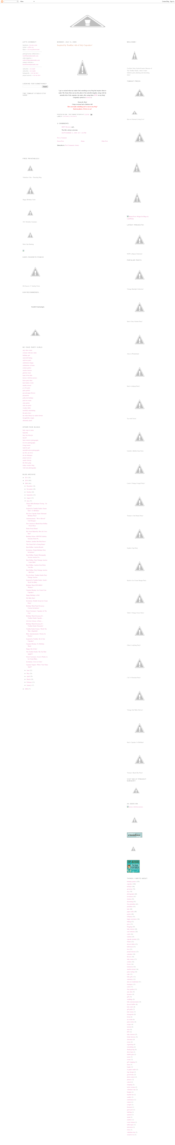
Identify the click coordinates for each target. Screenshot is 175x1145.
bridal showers (131, 1037)
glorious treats (27, 373)
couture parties (27, 368)
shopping (129, 1085)
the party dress (27, 413)
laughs (129, 1067)
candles (129, 1097)
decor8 (25, 438)
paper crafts (130, 911)
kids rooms (130, 1012)
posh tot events (27, 400)
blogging (129, 927)
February (29, 682)
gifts (128, 997)
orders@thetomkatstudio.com (31, 60)
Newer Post (60, 141)
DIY (128, 1032)
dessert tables (131, 944)
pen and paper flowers (29, 393)
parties (129, 914)
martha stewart (27, 385)
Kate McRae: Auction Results (34, 547)
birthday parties (131, 881)
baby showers (131, 1034)
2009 (26, 483)
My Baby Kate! (30, 598)
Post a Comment (62, 138)
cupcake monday (132, 939)
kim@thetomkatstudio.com (30, 64)
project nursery (27, 458)
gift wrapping (131, 1062)
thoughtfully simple (28, 418)
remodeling (130, 1047)
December (30, 486)
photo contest (131, 1077)
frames (129, 942)
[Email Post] (91, 114)
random (129, 937)
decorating (130, 901)
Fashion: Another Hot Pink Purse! (36, 541)
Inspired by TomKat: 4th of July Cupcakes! (74, 45)
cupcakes (66, 116)
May (28, 673)
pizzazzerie (26, 395)
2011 (26, 477)
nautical (129, 1115)
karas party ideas (27, 380)
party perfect (26, 390)
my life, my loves (28, 453)
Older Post (105, 141)
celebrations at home (29, 365)
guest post (130, 1110)
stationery (130, 979)
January (29, 685)
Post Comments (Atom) (72, 145)
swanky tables (27, 408)
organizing (130, 1044)
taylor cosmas (131, 1087)
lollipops (129, 916)
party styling (130, 972)
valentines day (131, 1132)
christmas (130, 1039)
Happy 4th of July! (31, 649)
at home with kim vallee (30, 353)
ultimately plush (27, 420)
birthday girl (26, 355)
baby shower (130, 929)
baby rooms (130, 959)
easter (128, 1057)
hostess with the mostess (30, 378)
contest (129, 1102)
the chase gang (27, 463)
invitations (130, 896)
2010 (26, 480)
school (129, 1082)
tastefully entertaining (29, 410)
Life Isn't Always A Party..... (34, 621)
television (130, 1127)
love (128, 949)
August (29, 498)
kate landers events (28, 383)
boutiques (130, 984)
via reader (33, 71)
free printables (131, 904)
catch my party (27, 360)
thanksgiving (130, 1049)
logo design (130, 1072)
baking (129, 922)
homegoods (130, 1014)
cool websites (131, 932)
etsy (128, 891)
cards (128, 987)
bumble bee (130, 1095)
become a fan (33, 45)
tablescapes (130, 1125)
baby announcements (133, 1002)
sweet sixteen (131, 1122)
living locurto (26, 445)
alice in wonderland (132, 982)
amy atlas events (27, 350)
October (29, 492)
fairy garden (130, 989)
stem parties (26, 403)
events (129, 1059)
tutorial (129, 1027)
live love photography (29, 443)
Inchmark (88, 97)
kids (128, 909)
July (28, 501)
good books (130, 1074)
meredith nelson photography (31, 450)
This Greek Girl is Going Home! (35, 544)
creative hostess (27, 370)
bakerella (25, 433)
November (30, 489)
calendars (129, 954)
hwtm (128, 1017)
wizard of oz (130, 1135)
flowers (129, 957)
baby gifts (130, 977)
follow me (31, 47)
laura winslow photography (30, 440)
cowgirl (129, 1105)
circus (128, 1042)
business (129, 994)
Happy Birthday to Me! (33, 595)
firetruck (129, 1107)
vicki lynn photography (29, 468)
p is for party (26, 388)
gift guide (130, 1009)
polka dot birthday (28, 398)
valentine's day (131, 1089)
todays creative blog (28, 465)
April (28, 676)
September (30, 495)
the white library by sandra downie (33, 415)
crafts (128, 934)
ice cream (129, 1019)
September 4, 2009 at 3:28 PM (74, 133)
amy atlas (129, 992)
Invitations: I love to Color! (34, 662)
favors (129, 964)
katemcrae (130, 967)
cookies (129, 962)
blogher (129, 1092)
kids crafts (130, 1007)
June (28, 670)
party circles (130, 1022)
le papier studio (131, 1069)
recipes (129, 1024)
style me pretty (27, 405)
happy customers (132, 919)
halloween (130, 947)
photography (130, 894)
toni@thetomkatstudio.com (30, 56)
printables (130, 906)
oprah (128, 1117)
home (128, 1064)
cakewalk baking (27, 358)
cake (128, 974)
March (29, 679)
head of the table (27, 375)
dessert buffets (131, 1004)
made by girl (26, 448)
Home (82, 141)
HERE (96, 95)
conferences (130, 1100)
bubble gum (130, 1054)
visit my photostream (33, 49)
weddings (129, 999)
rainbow (129, 1120)
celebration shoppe (28, 363)
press (128, 924)
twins (128, 1130)
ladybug (129, 1112)
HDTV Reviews (66, 127)
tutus (128, 1029)
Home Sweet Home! (32, 528)
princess (129, 1079)
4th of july (130, 1052)
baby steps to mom (28, 430)
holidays (73, 116)
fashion (129, 899)
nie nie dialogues (27, 455)
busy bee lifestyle (28, 435)
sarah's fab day (27, 460)
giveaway (129, 889)
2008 (26, 689)
